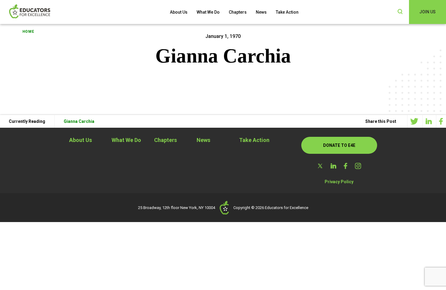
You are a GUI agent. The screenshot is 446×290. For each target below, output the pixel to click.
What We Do (208, 12)
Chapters (238, 12)
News (261, 12)
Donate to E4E (339, 145)
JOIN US (427, 11)
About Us (179, 12)
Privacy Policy (339, 181)
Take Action (287, 12)
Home (28, 31)
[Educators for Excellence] (39, 12)
